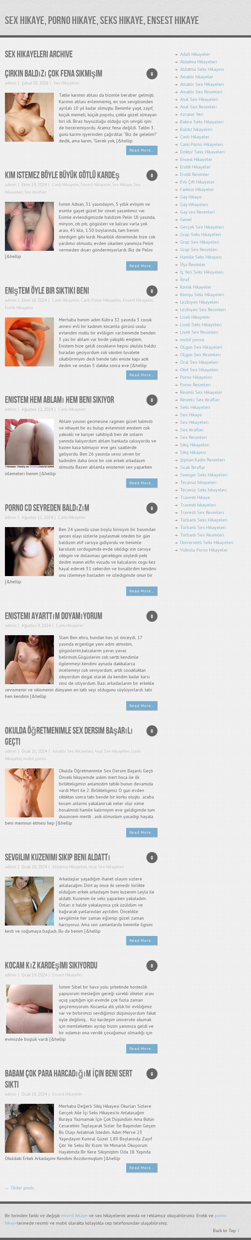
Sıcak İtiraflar (192, 467)
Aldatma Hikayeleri (69, 867)
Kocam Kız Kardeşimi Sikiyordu (51, 965)
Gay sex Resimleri (197, 212)
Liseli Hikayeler (195, 317)
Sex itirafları (35, 192)
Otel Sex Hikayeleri (199, 370)
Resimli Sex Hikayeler (201, 392)
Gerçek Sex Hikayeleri (202, 227)
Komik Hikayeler (195, 287)
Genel (186, 219)
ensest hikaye (74, 1215)
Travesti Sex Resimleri (202, 512)
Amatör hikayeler (196, 77)
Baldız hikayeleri (196, 129)
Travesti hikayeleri (198, 505)
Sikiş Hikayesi (193, 452)
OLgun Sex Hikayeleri (201, 347)
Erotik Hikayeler (19, 308)
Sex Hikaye (122, 184)
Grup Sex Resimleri (199, 249)
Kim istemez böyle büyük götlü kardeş (62, 175)
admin (10, 83)
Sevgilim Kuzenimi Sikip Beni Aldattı (57, 857)
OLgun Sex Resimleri (200, 355)
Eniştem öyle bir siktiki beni (47, 290)
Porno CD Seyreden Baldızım (47, 508)
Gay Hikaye (191, 197)
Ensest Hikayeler (95, 184)
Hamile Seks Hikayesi (201, 257)
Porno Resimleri (195, 385)
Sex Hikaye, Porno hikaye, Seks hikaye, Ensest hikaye (102, 20)
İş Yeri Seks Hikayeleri (202, 272)
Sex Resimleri (193, 437)
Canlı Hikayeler (65, 184)
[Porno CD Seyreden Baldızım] (29, 551)
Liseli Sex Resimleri (199, 332)
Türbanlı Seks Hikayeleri (203, 520)
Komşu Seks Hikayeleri (202, 295)
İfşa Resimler (193, 264)
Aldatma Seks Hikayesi (202, 69)
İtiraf (184, 279)
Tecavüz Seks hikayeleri (203, 490)
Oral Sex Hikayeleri (199, 362)
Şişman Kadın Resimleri (202, 460)
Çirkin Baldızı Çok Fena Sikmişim (53, 73)
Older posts (19, 1188)
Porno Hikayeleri (196, 377)
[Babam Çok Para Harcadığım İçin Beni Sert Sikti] (29, 1128)
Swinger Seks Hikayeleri (203, 475)
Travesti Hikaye (195, 497)
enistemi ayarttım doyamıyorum (53, 616)
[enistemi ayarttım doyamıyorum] (29, 659)
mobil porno (34, 759)
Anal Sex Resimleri (198, 107)
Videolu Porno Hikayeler (204, 550)
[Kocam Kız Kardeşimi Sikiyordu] (29, 1009)
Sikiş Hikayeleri (194, 445)
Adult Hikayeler (195, 54)
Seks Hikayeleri (195, 407)
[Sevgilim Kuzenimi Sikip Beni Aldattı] (29, 901)
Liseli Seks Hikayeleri (201, 325)
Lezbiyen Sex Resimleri (203, 310)
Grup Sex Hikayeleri (199, 242)
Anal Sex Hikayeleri (112, 751)
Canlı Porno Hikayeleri (101, 300)
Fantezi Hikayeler (197, 189)
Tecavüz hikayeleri (198, 482)
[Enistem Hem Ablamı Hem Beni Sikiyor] (29, 443)
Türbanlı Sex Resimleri (202, 535)
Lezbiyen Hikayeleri (199, 302)
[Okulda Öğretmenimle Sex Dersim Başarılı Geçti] (29, 792)
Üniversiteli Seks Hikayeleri (206, 542)
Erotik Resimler (194, 174)
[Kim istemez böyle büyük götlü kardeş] (29, 226)
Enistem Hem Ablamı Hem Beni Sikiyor (59, 400)
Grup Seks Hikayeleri (200, 234)
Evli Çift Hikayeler (197, 182)
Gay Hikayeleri (194, 204)
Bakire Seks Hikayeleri (202, 122)
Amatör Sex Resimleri (201, 92)
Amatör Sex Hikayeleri (72, 751)
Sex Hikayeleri (66, 83)
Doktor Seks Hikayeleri (202, 152)
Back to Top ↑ (226, 1230)
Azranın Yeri (191, 114)
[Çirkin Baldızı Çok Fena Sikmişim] (29, 117)
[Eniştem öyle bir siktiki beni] (29, 341)
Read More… (141, 150)
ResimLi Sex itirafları (200, 400)
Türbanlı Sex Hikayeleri (203, 527)
